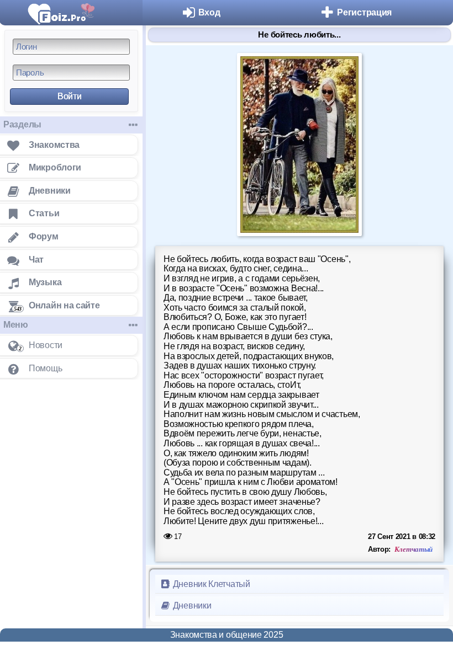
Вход (209, 12)
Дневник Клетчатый (210, 584)
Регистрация (364, 12)
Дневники (191, 605)
